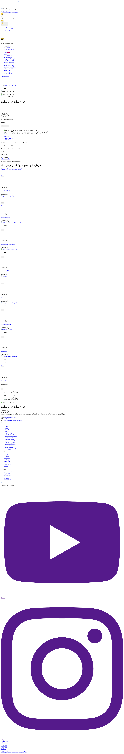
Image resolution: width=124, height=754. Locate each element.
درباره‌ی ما (7, 459)
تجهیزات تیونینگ (9, 439)
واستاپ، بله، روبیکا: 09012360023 (12, 420)
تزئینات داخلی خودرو (10, 444)
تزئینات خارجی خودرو (11, 440)
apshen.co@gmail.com (10, 417)
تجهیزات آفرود (9, 432)
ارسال (6, 454)
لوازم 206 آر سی (9, 434)
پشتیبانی (6, 456)
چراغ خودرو (8, 445)
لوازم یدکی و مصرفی (11, 442)
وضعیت (5, 157)
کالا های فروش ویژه (10, 448)
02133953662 (6, 418)
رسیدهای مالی (8, 475)
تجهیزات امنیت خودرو (11, 436)
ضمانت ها (7, 458)
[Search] (2, 21)
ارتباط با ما (7, 462)
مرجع (2, 151)
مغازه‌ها (6, 466)
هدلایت (7, 429)
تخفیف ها (6, 478)
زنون (6, 426)
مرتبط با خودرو (9, 447)
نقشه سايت (7, 464)
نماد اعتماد (7, 461)
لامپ (6, 428)
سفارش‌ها (7, 473)
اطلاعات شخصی (8, 472)
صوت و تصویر (9, 437)
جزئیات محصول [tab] (8, 138)
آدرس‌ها (6, 476)
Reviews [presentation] (6, 139)
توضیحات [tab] (6, 136)
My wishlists (7, 479)
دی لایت (7, 431)
